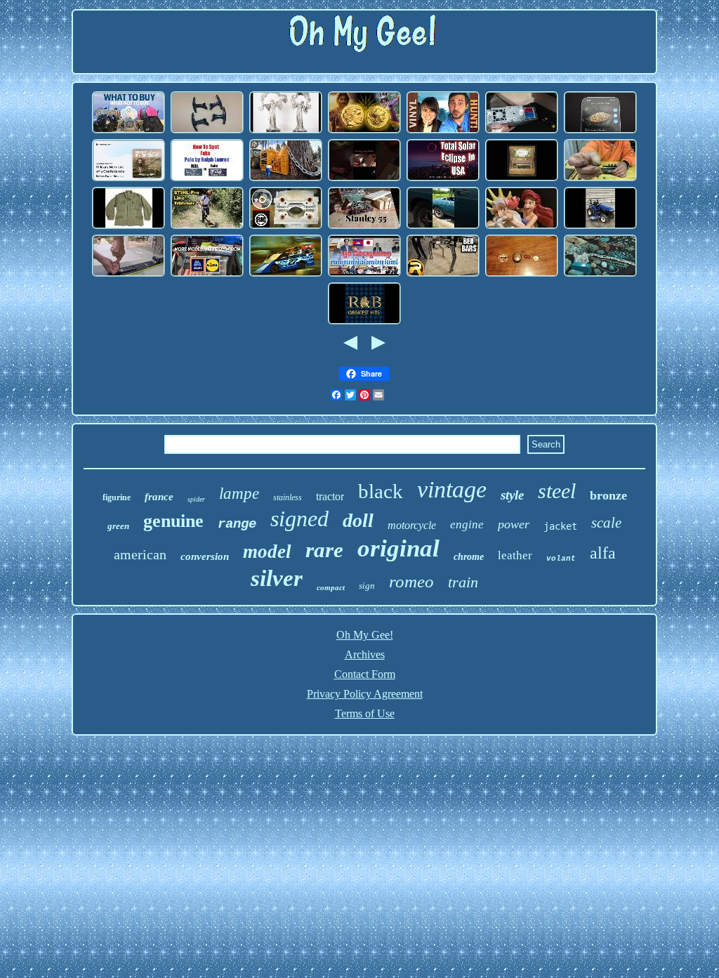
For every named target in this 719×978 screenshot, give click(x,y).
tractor (330, 496)
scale (606, 522)
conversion (204, 556)
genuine (173, 521)
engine (467, 524)
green (118, 526)
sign (367, 585)
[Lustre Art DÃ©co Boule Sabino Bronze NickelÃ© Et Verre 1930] (286, 131)
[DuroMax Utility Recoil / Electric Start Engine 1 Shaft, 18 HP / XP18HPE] (443, 227)
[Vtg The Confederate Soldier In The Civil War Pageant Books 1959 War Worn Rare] (128, 179)
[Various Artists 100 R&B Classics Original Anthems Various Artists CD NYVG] (364, 322)
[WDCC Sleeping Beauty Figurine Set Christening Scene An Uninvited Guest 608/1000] (522, 227)
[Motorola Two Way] (207, 274)
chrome (469, 557)
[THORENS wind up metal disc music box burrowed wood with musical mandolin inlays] (522, 179)
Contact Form (364, 674)
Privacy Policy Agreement (365, 694)
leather (515, 555)
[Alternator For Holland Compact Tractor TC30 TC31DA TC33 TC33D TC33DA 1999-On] (600, 227)
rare (324, 549)
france (159, 496)
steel (557, 490)
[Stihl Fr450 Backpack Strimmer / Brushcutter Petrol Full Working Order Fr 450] (207, 227)
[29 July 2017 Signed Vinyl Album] (443, 131)
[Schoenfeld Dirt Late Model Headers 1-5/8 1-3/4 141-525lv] (286, 274)
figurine (117, 497)
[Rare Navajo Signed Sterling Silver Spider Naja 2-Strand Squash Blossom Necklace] (600, 274)
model (267, 551)
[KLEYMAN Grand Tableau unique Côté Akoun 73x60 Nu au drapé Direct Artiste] (364, 274)
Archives (365, 654)
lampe (239, 493)
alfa (603, 553)
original (398, 548)
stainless (287, 497)
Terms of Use (365, 713)
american (140, 554)
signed (299, 518)
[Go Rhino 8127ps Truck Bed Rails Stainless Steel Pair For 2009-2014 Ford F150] (443, 274)
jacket (560, 526)
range (237, 524)
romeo (411, 581)
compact (331, 587)
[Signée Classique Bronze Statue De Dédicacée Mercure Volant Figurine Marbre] (522, 274)
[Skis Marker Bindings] (128, 274)
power (513, 524)
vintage (452, 489)
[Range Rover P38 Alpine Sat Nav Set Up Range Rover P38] (522, 131)
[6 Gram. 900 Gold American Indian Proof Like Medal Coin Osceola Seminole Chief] (286, 179)
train (463, 582)
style (512, 495)
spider (196, 499)
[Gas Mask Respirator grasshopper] (128, 131)
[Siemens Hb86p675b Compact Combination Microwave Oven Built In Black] (600, 131)
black (380, 491)
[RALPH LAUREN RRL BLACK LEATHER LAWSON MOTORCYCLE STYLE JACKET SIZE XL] (207, 179)
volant (561, 558)
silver (277, 578)
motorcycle (412, 525)
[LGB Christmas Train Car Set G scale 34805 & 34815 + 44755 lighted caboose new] (364, 179)
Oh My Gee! (364, 635)
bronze (608, 495)
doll (358, 520)
